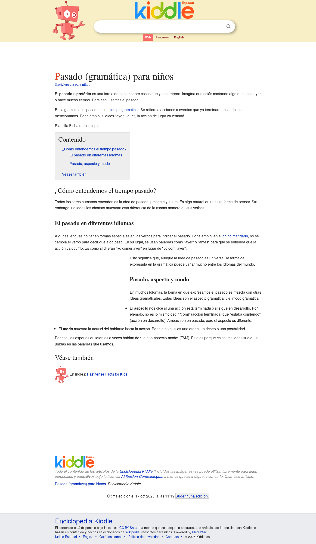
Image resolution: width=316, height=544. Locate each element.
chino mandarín (235, 236)
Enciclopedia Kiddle (136, 471)
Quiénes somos (110, 536)
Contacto (172, 536)
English (179, 37)
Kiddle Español (66, 536)
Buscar (228, 26)
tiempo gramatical (124, 109)
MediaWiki (199, 532)
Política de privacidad (144, 536)
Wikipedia (132, 532)
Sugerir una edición (192, 495)
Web (148, 37)
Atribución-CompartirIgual (142, 476)
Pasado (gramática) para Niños (80, 483)
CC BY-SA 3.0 (129, 527)
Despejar (219, 27)
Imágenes (162, 37)
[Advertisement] (158, 55)
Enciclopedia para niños (72, 84)
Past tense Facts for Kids (107, 373)
